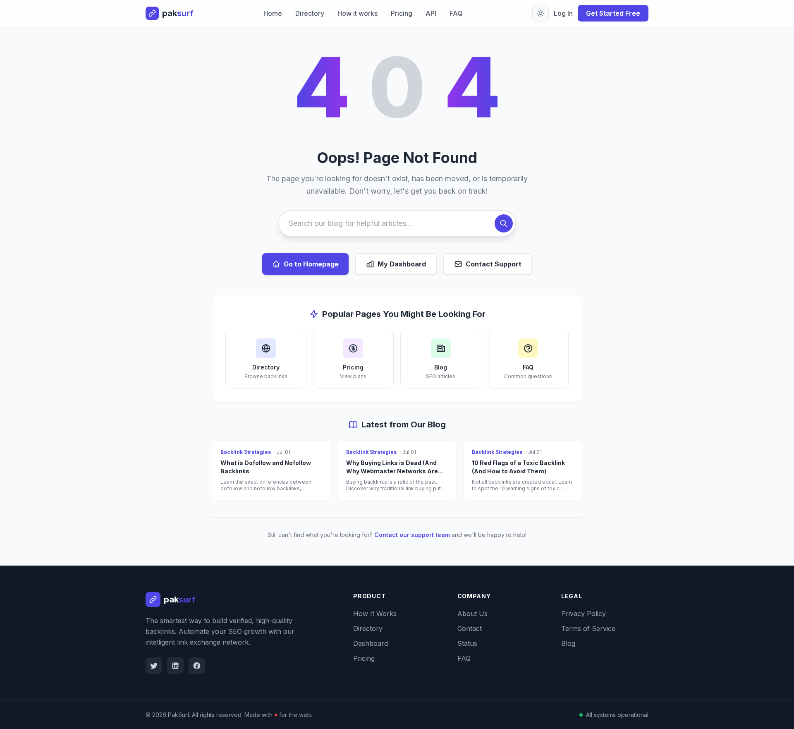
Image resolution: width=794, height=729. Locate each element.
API (431, 13)
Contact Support (493, 264)
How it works (357, 13)
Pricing (401, 13)
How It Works (375, 613)
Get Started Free (613, 13)
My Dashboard (402, 264)
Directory (309, 13)
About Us (472, 613)
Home (272, 13)
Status (467, 643)
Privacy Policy (583, 613)
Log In (563, 13)
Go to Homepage (311, 264)
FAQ (456, 13)
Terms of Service (588, 628)
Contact (469, 628)
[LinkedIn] (175, 665)
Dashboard (370, 643)
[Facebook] (197, 665)
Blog (568, 643)
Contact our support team (412, 534)
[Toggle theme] (540, 13)
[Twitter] (154, 665)
